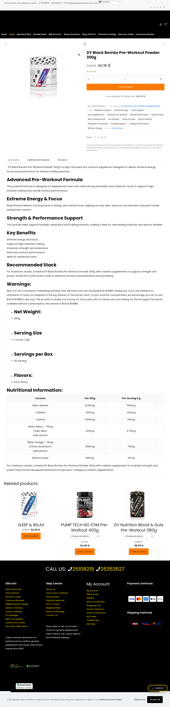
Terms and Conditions (57, 593)
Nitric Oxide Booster (96, 119)
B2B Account (93, 594)
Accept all (155, 699)
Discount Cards (13, 596)
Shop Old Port (12, 593)
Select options (85, 551)
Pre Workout (113, 119)
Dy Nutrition (127, 106)
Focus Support (137, 110)
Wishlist (90, 598)
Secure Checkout (95, 609)
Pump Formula (128, 119)
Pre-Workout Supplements (146, 106)
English (106, 2)
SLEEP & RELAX (31, 525)
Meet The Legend (14, 618)
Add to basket (125, 87)
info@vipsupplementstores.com (82, 3)
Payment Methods (55, 600)
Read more (139, 699)
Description (13, 160)
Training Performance (139, 123)
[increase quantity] (160, 79)
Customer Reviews (15, 600)
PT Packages (12, 615)
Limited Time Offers (15, 622)
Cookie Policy (93, 620)
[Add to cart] (52, 492)
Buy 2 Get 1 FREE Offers (16, 626)
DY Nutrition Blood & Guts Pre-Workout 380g (138, 527)
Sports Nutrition (145, 119)
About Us (50, 589)
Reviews (62, 160)
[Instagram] (161, 7)
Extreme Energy (121, 110)
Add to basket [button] (31, 536)
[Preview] (52, 509)
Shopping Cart (94, 605)
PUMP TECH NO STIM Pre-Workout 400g (85, 527)
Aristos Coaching (14, 607)
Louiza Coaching (14, 611)
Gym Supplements (96, 114)
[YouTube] (158, 7)
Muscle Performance (139, 114)
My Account (92, 590)
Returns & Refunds (96, 601)
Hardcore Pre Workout (117, 114)
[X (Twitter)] (154, 7)
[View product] (52, 497)
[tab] (14, 160)
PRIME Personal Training (17, 604)
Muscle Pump (157, 114)
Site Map (91, 624)
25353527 (58, 3)
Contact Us (52, 615)
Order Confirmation (96, 612)
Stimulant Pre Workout (98, 123)
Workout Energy (95, 128)
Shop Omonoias (13, 589)
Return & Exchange (55, 611)
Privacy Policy (52, 596)
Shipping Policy (53, 607)
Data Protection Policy (111, 699)
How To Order (53, 604)
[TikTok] (164, 7)
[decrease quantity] (89, 79)
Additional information (38, 160)
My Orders (91, 616)
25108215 (45, 3)
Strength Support (118, 123)
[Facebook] (151, 7)
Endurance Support (102, 110)
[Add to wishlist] (52, 503)
